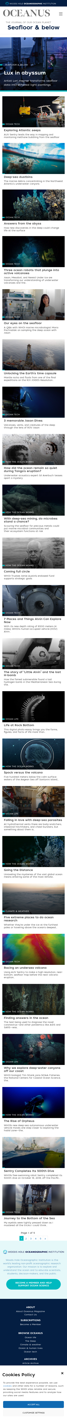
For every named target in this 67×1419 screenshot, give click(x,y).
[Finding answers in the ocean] (33, 1005)
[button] (62, 1373)
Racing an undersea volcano (25, 968)
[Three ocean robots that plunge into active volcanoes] (33, 257)
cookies (7, 1386)
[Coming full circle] (33, 558)
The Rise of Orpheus (19, 1121)
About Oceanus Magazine (30, 1311)
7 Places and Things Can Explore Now (32, 620)
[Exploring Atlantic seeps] (33, 117)
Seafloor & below (16, 64)
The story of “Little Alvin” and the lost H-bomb (32, 673)
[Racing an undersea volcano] (33, 955)
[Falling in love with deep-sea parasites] (33, 807)
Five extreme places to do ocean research (29, 918)
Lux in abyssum (25, 73)
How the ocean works (19, 462)
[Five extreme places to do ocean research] (33, 904)
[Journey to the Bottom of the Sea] (33, 1205)
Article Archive (30, 1363)
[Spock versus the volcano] (33, 759)
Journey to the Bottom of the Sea (29, 1218)
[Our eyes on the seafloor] (33, 310)
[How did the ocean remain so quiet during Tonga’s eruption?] (33, 455)
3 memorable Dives (23, 421)
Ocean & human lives (31, 1348)
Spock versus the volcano (23, 773)
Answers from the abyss (22, 224)
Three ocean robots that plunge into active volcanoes (31, 271)
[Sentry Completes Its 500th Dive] (33, 1158)
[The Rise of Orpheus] (33, 1108)
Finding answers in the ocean (26, 1018)
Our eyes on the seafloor (23, 323)
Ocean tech (12, 124)
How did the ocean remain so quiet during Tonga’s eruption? (30, 469)
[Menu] (60, 12)
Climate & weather (17, 911)
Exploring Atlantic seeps (22, 130)
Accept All (34, 1404)
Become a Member (30, 1324)
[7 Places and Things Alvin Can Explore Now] (33, 606)
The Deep (30, 1341)
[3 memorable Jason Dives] (33, 408)
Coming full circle (17, 572)
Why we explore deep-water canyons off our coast (32, 1069)
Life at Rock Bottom (19, 725)
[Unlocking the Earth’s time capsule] (33, 360)
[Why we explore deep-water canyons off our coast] (33, 1055)
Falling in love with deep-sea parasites (33, 820)
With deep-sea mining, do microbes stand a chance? (30, 520)
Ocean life (12, 719)
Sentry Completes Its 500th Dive (29, 1171)
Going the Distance (18, 870)
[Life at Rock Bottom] (33, 712)
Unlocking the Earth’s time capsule (30, 373)
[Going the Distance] (33, 857)
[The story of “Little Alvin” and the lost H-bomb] (33, 659)
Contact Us (30, 1314)
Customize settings (34, 1413)
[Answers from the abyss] (33, 210)
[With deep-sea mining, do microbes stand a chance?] (33, 505)
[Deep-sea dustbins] (33, 164)
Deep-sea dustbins (18, 177)
